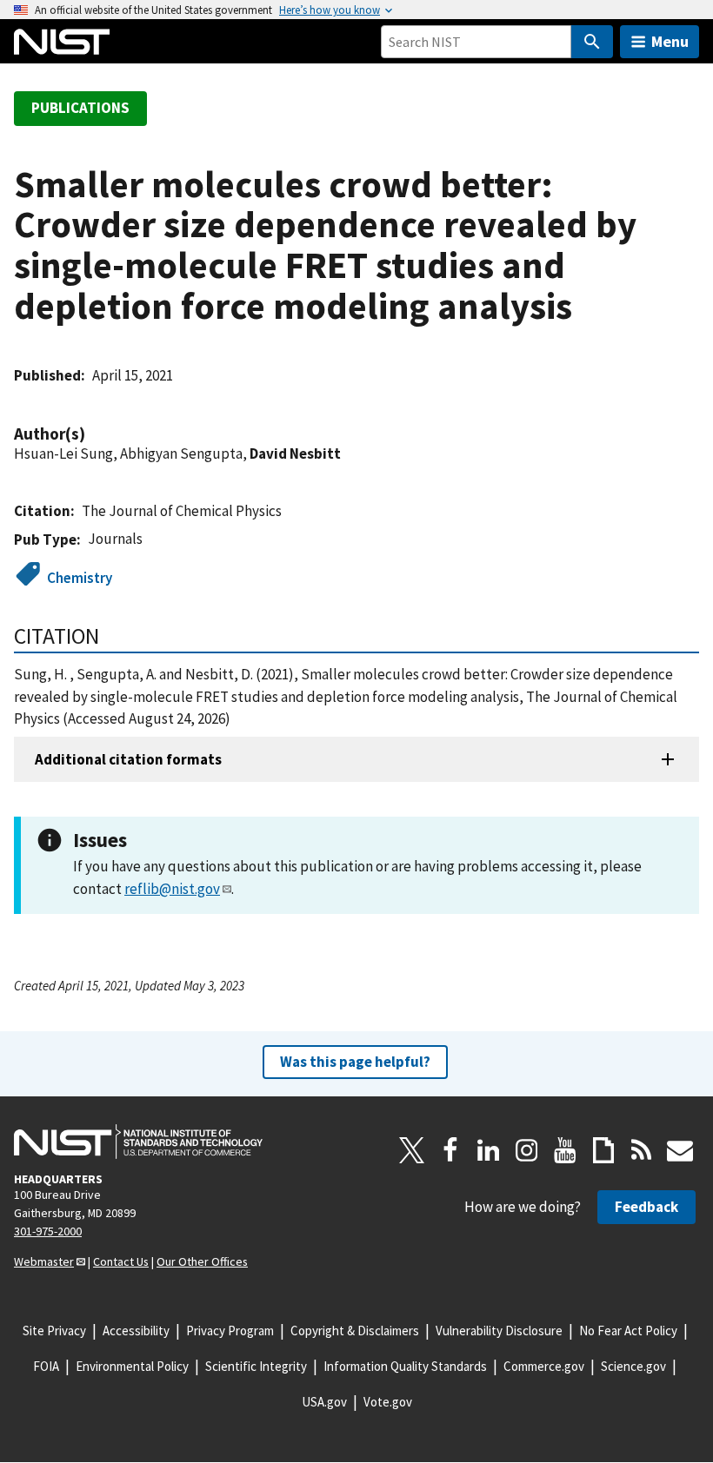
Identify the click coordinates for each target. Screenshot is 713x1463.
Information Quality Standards (405, 1366)
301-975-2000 (48, 1231)
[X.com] (412, 1150)
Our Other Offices (202, 1261)
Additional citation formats (128, 759)
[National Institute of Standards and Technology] (138, 1141)
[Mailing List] (680, 1150)
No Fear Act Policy (628, 1330)
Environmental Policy (132, 1366)
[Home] (62, 41)
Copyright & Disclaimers (354, 1330)
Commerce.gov (543, 1366)
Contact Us (121, 1261)
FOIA (46, 1366)
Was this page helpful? (355, 1061)
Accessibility (136, 1330)
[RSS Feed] (642, 1150)
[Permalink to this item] (94, 434)
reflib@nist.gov (172, 888)
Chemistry (79, 577)
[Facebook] (450, 1150)
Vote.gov (387, 1401)
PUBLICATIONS (80, 107)
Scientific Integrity (256, 1366)
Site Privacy (54, 1330)
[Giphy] (603, 1150)
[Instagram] (527, 1150)
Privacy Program (230, 1330)
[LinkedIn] (489, 1150)
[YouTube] (565, 1150)
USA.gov (324, 1401)
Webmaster (44, 1261)
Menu (670, 41)
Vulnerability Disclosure (499, 1330)
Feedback (646, 1206)
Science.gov (633, 1366)
